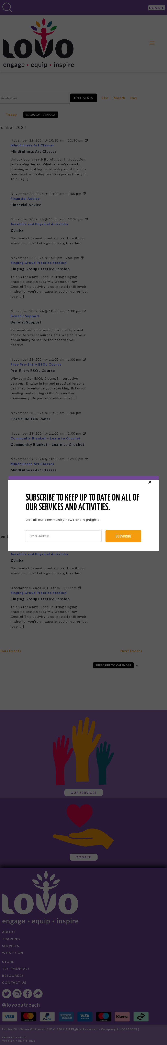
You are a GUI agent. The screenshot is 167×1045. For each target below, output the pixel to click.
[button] (150, 482)
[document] (83, 522)
